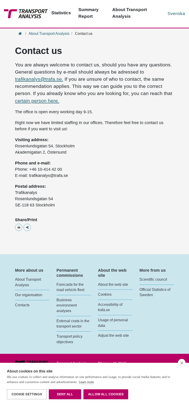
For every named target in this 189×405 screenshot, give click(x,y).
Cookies (105, 294)
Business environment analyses (66, 305)
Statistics (61, 12)
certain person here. (37, 100)
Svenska (176, 13)
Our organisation (28, 295)
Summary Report (88, 13)
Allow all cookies (106, 394)
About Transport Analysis (129, 13)
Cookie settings (27, 394)
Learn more (86, 382)
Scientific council (153, 279)
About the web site (113, 284)
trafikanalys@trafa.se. (39, 79)
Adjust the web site (113, 335)
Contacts (22, 305)
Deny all (65, 394)
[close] (182, 363)
